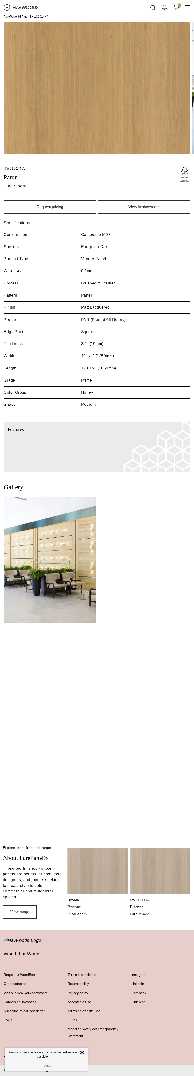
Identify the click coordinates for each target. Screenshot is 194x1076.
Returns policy (78, 984)
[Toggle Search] (153, 8)
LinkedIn (137, 984)
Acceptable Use (79, 1002)
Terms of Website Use (84, 1011)
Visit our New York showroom (26, 993)
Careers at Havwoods (20, 1002)
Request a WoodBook (20, 975)
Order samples (15, 984)
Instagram (138, 975)
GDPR (72, 1020)
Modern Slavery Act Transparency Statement (93, 1032)
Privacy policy (78, 993)
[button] (164, 7)
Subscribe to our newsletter (24, 1011)
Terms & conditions (82, 975)
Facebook (138, 993)
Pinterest (138, 1002)
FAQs (8, 1020)
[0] (176, 7)
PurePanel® (12, 16)
